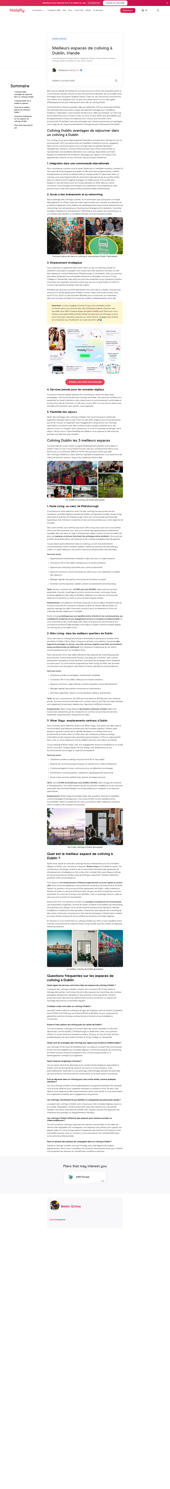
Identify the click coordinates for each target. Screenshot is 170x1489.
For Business (98, 10)
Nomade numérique (59, 39)
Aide (64, 10)
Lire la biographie (57, 1220)
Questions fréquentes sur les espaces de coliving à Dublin (23, 118)
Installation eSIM (54, 10)
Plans (70, 10)
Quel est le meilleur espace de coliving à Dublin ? (22, 109)
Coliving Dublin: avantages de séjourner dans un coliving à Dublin (24, 94)
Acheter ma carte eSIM (115, 3)
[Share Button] (116, 81)
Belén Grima (71, 1206)
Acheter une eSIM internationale (85, 382)
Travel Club (79, 10)
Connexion (128, 10)
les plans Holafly (91, 311)
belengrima (74, 70)
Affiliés (88, 10)
